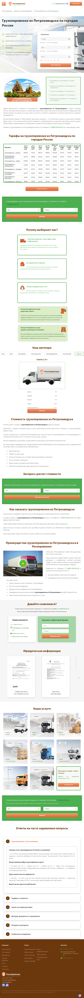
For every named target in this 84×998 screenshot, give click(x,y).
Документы (6, 955)
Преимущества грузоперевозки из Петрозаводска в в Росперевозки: (63, 99)
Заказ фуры (28, 958)
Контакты (5, 969)
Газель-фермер (22, 354)
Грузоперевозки (30, 949)
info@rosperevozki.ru (18, 633)
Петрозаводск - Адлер (12, 152)
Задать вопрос (76, 3)
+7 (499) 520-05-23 (56, 127)
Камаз (11, 354)
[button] (68, 785)
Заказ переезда (29, 961)
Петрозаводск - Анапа (12, 161)
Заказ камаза (41, 954)
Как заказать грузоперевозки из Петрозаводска (62, 95)
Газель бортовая (67, 354)
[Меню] (4, 4)
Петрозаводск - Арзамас (13, 169)
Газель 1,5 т (79, 354)
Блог (3, 963)
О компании (6, 952)
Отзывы (4, 966)
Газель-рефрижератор (51, 354)
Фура (3, 354)
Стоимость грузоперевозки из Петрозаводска (62, 91)
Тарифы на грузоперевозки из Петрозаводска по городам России (63, 86)
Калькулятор (6, 949)
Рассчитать (56, 65)
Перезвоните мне (55, 636)
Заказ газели (28, 952)
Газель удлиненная (36, 354)
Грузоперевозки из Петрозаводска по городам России (62, 81)
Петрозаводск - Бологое (13, 181)
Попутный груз (29, 955)
